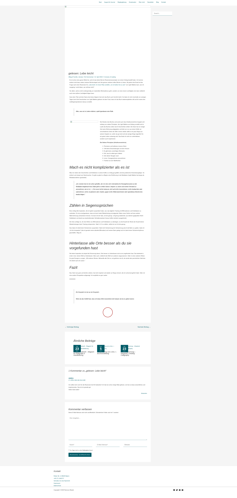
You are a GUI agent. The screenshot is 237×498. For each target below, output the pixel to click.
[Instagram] (180, 490)
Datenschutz (57, 485)
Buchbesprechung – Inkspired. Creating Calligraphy (128, 353)
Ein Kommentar (88, 77)
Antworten (144, 393)
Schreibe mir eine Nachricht (62, 481)
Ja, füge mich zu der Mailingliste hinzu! (81, 450)
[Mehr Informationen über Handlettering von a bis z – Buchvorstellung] (107, 347)
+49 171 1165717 (59, 478)
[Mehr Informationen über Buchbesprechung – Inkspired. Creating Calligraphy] (131, 347)
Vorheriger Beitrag (72, 327)
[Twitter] (177, 490)
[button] (176, 2)
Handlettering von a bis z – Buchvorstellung (107, 352)
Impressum (57, 483)
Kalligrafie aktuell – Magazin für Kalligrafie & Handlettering (83, 353)
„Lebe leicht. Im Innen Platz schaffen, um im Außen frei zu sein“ (107, 85)
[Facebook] (174, 490)
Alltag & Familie (73, 77)
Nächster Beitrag (144, 327)
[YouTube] (182, 490)
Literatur (80, 77)
